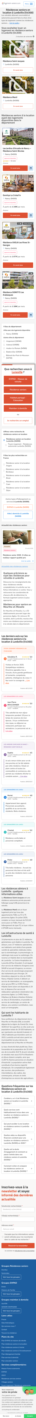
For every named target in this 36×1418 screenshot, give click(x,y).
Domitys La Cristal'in (12, 195)
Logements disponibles (10, 158)
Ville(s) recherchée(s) (9, 1215)
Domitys (4, 1270)
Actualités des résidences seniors (14, 566)
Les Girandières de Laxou (13, 696)
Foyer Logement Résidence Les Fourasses (15, 650)
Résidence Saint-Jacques (13, 61)
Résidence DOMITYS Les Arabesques (13, 293)
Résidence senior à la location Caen (18, 482)
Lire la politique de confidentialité (10, 1409)
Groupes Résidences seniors (14, 1266)
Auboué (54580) (12, 345)
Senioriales (5, 1273)
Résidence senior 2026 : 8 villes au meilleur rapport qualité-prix (16, 556)
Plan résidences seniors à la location (14, 1344)
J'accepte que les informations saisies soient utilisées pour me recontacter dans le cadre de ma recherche (19, 1237)
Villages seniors (7, 1382)
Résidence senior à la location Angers (18, 464)
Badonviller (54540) (14, 352)
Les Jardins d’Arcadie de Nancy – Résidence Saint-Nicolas (17, 150)
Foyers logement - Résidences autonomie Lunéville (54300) (20, 445)
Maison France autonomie (10, 1368)
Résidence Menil (10, 97)
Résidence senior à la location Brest (18, 476)
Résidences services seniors (11, 1379)
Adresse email (7, 1225)
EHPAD (4, 1372)
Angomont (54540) (13, 341)
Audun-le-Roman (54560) (16, 348)
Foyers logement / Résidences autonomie (16, 1385)
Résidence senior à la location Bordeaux (18, 470)
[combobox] (18, 1209)
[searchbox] (18, 1209)
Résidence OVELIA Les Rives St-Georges (16, 244)
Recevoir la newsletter (18, 1245)
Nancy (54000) (12, 334)
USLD (3, 1375)
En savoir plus (18, 70)
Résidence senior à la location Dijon (18, 489)
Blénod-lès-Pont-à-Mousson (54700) (17, 356)
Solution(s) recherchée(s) (11, 1206)
